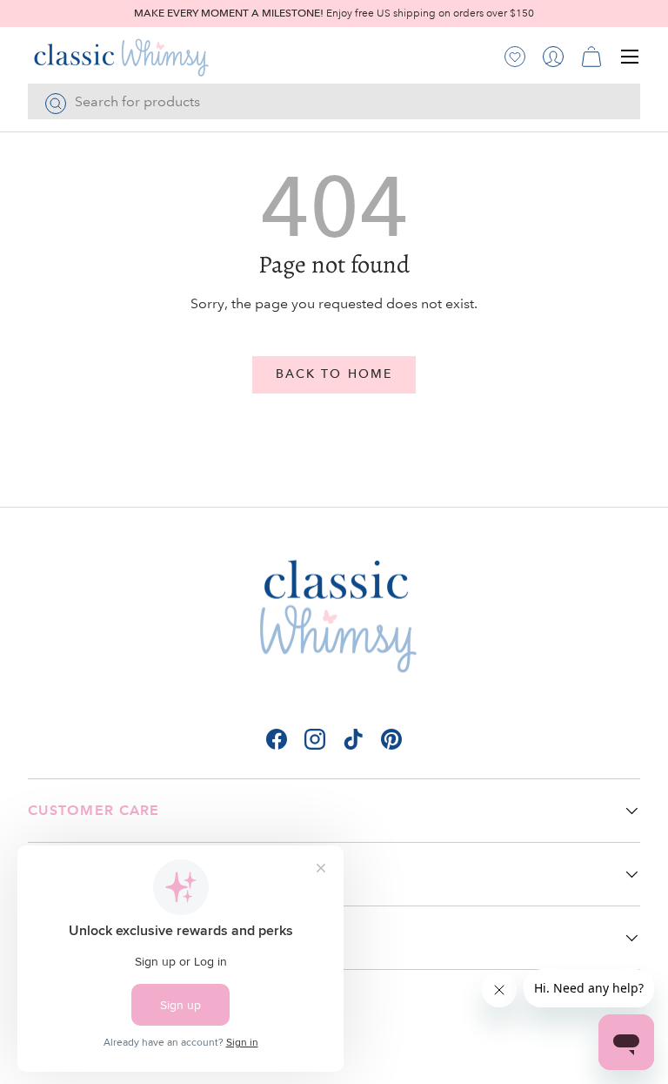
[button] (591, 56)
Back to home (334, 374)
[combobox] (334, 101)
